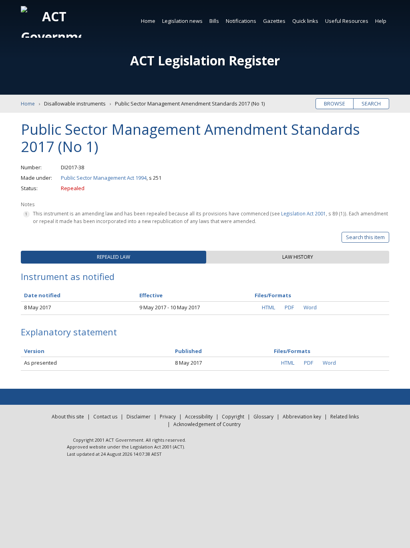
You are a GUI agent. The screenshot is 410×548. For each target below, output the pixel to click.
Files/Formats (292, 351)
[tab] (113, 257)
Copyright (233, 416)
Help (380, 20)
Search (371, 103)
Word (310, 307)
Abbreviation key (302, 416)
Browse (334, 103)
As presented (40, 362)
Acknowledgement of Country (207, 424)
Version (34, 351)
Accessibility (199, 416)
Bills (214, 20)
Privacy (168, 416)
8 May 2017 (37, 307)
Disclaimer (139, 416)
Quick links (305, 20)
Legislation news (182, 20)
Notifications (241, 20)
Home (148, 20)
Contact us (105, 416)
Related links (344, 416)
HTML (268, 307)
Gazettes (274, 20)
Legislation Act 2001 (303, 213)
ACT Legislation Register (205, 60)
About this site (68, 416)
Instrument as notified (68, 276)
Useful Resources (346, 20)
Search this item (365, 237)
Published (188, 351)
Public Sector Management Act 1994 (104, 177)
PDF (289, 307)
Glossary (263, 416)
